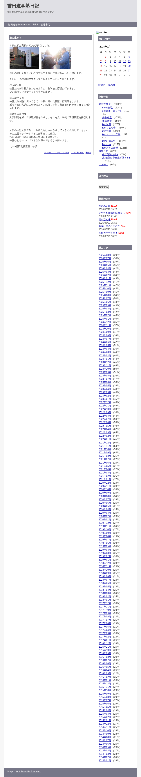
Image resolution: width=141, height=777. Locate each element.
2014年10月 (105, 730)
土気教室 (107, 120)
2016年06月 (105, 663)
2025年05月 (105, 305)
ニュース (103, 164)
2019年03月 (105, 553)
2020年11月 (105, 486)
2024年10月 (105, 328)
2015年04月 (105, 710)
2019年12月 (105, 522)
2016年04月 (105, 670)
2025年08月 (105, 295)
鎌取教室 (107, 117)
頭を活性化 (105, 219)
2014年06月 (105, 743)
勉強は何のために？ (109, 226)
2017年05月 (105, 626)
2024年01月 (105, 358)
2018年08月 (105, 576)
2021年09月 (105, 452)
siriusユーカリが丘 (112, 111)
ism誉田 (106, 124)
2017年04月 (105, 630)
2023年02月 (105, 395)
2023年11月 (105, 365)
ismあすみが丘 (110, 147)
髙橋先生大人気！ (108, 233)
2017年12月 (105, 603)
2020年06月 (105, 502)
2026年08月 (105, 255)
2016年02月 (105, 677)
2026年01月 (105, 278)
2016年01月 (105, 680)
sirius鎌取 (107, 107)
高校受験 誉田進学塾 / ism (116, 157)
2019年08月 (105, 536)
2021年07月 (105, 459)
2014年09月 (105, 733)
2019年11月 (105, 526)
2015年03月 (105, 713)
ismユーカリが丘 (111, 134)
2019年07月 (105, 539)
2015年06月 (105, 703)
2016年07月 (105, 660)
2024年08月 (105, 335)
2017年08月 (105, 616)
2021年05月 (105, 466)
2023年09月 (105, 372)
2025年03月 (105, 312)
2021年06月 (105, 462)
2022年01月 (105, 439)
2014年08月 (105, 737)
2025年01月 (105, 318)
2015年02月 (105, 717)
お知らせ (103, 151)
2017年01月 (105, 640)
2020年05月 (105, 506)
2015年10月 (105, 690)
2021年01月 (105, 479)
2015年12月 (105, 683)
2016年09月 (105, 653)
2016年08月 (105, 657)
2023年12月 (105, 362)
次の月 (111, 85)
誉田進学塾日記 (23, 5)
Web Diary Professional (28, 771)
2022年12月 (105, 402)
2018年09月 (105, 573)
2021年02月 (105, 476)
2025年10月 (105, 288)
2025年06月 (105, 302)
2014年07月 (105, 740)
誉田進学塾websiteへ (19, 24)
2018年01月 (105, 599)
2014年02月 (105, 757)
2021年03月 (105, 472)
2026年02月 (105, 275)
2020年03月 (105, 512)
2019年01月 (105, 559)
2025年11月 (105, 285)
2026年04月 (105, 268)
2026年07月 (105, 258)
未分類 (88, 152)
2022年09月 (105, 412)
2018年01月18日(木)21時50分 (56, 152)
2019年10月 (105, 529)
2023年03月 (105, 392)
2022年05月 (105, 425)
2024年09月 (105, 332)
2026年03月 (105, 271)
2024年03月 (105, 352)
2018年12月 (105, 563)
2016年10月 (105, 650)
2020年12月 (105, 482)
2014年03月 (105, 754)
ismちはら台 (109, 127)
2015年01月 (105, 720)
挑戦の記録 (105, 206)
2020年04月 (105, 509)
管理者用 (45, 24)
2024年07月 (105, 338)
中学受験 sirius (110, 154)
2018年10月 (105, 569)
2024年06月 (105, 342)
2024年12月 (105, 322)
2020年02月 (105, 516)
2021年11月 (105, 446)
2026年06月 (105, 261)
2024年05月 (105, 345)
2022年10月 (105, 409)
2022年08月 (105, 415)
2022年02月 (105, 435)
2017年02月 (105, 636)
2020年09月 (105, 492)
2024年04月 (105, 348)
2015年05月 (105, 707)
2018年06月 (105, 583)
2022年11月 (105, 405)
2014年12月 (105, 723)
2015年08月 (105, 697)
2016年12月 (105, 643)
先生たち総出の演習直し (112, 213)
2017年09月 (105, 613)
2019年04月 (105, 549)
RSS (35, 24)
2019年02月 (105, 556)
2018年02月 (105, 596)
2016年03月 (105, 673)
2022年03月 (105, 432)
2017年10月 (105, 610)
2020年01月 (105, 519)
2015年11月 (105, 687)
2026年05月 (105, 265)
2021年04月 (105, 469)
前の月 (101, 85)
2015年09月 (105, 693)
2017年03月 (105, 633)
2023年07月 (105, 379)
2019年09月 (105, 533)
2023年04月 (105, 389)
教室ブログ (105, 104)
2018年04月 (105, 590)
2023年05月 (105, 385)
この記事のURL (77, 152)
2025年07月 (105, 298)
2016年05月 (105, 666)
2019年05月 (105, 546)
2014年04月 (105, 750)
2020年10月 (105, 489)
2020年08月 (105, 496)
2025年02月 (105, 315)
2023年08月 (105, 375)
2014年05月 (105, 747)
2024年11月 (105, 325)
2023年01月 (105, 399)
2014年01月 (105, 760)
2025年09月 (105, 291)
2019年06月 (105, 543)
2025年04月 (105, 308)
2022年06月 (105, 422)
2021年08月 (105, 455)
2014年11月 (105, 727)
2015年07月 (105, 700)
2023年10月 (105, 368)
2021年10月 (105, 449)
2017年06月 (105, 623)
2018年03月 (105, 593)
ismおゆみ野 (109, 141)
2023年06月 (105, 382)
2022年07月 (105, 419)
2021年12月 (105, 442)
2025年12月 (105, 282)
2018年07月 (105, 579)
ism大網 (106, 131)
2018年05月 (105, 586)
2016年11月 (105, 646)
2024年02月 (105, 355)
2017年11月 (105, 606)
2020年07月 (105, 499)
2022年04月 (105, 429)
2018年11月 (105, 566)
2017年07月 (105, 620)
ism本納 (106, 144)
